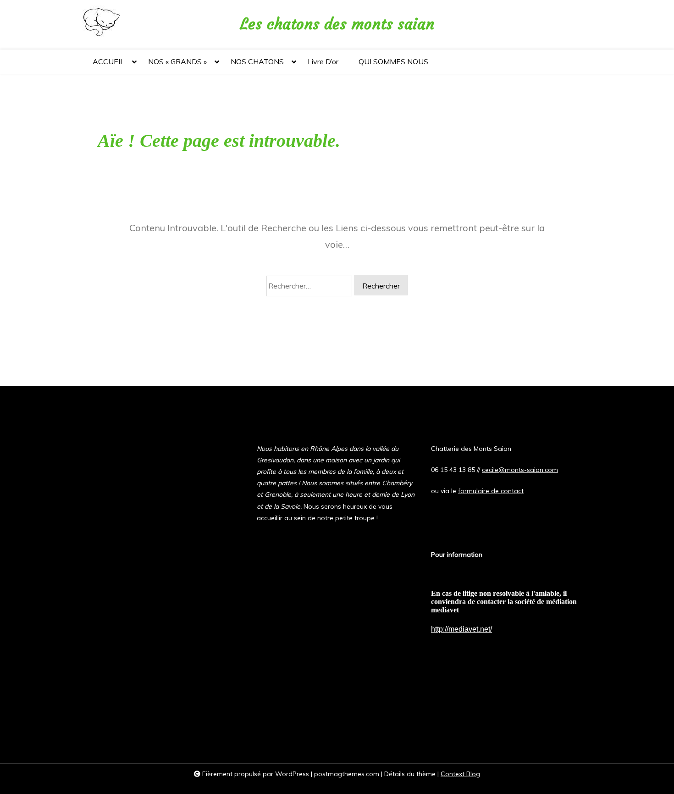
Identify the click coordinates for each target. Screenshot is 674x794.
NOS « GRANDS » (177, 61)
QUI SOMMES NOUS (393, 61)
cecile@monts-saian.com (520, 470)
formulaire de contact (491, 491)
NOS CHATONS (257, 61)
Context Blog (460, 774)
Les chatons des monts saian (337, 24)
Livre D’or (323, 61)
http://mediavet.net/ (461, 629)
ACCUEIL (108, 61)
